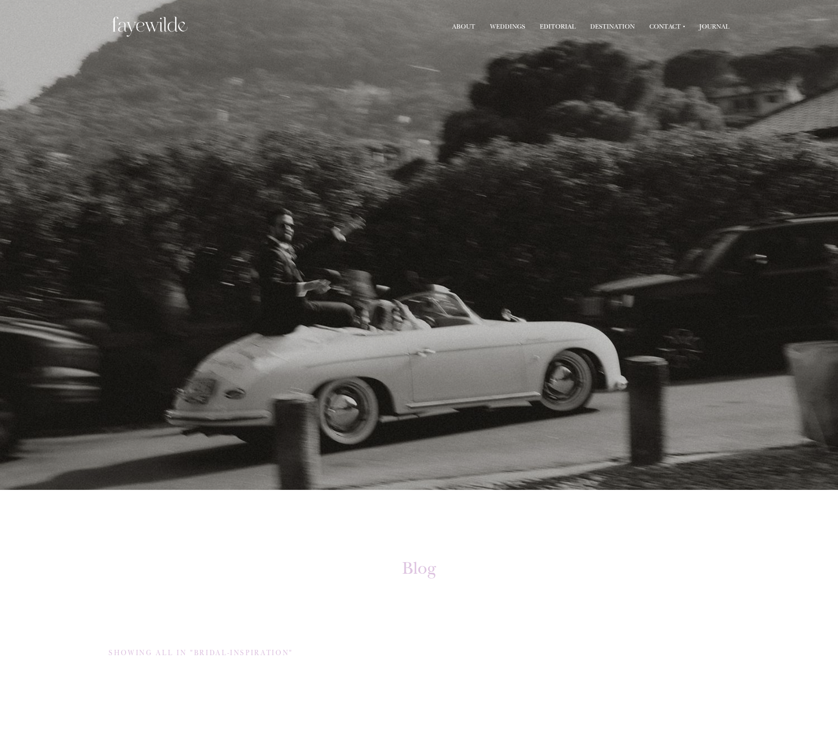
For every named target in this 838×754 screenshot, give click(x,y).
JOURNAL (714, 26)
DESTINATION (612, 26)
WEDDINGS (507, 26)
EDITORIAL (558, 26)
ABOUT (463, 26)
